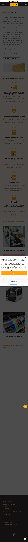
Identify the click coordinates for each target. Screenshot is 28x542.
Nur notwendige (14, 277)
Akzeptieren (14, 273)
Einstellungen (14, 281)
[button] (26, 257)
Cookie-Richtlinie (13, 284)
